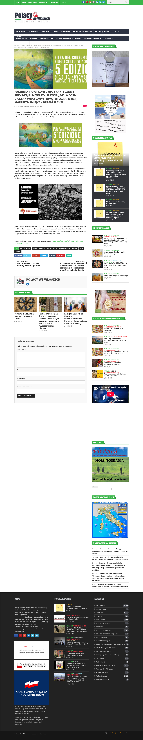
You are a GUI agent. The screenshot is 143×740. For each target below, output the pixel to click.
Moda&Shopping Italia (104, 641)
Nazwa (19, 370)
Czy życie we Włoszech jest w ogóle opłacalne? (77, 618)
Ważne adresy (44, 2)
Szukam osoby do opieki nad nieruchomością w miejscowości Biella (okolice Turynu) (115, 215)
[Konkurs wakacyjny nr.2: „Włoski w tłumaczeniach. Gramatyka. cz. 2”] (59, 665)
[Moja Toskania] (110, 481)
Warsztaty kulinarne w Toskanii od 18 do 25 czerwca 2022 (116, 352)
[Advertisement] (108, 424)
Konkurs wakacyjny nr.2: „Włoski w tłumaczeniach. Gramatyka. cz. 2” (76, 665)
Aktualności (20, 32)
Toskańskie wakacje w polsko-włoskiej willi (75, 654)
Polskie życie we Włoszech (82, 32)
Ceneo (95, 487)
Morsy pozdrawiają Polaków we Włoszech (111, 644)
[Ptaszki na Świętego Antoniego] (97, 277)
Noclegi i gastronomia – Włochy (68, 39)
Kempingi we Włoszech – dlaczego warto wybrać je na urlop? (115, 340)
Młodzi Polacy (21, 39)
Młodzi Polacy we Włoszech (106, 648)
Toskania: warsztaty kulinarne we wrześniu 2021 (115, 375)
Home (17, 2)
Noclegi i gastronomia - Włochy (112, 327)
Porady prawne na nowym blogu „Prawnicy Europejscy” (77, 643)
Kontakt (64, 2)
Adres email (21, 378)
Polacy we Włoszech (43, 279)
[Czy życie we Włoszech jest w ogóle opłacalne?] (59, 618)
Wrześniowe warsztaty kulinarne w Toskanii (112, 363)
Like (86, 106)
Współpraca (32, 2)
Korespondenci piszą (62, 32)
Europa (35, 248)
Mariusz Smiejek (52, 248)
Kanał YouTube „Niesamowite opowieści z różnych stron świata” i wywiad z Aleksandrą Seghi (115, 241)
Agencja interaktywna (118, 733)
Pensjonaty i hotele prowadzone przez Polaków (76, 607)
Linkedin (44, 255)
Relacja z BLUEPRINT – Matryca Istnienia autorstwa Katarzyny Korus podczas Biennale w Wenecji (75, 319)
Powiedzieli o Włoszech (92, 39)
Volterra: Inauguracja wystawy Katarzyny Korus (24, 316)
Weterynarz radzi (102, 680)
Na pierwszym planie (118, 262)
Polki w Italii (100, 662)
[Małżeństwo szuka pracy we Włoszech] (99, 203)
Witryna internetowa (24, 387)
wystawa (17, 251)
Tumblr (53, 255)
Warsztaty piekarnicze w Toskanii (113, 329)
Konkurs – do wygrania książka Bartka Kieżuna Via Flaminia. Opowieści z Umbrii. (110, 551)
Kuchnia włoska (22, 44)
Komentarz (21, 350)
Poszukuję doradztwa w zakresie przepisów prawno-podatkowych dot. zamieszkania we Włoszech (116, 174)
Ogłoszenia (109, 39)
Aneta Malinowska (25, 248)
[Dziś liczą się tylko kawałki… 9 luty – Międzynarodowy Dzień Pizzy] (97, 264)
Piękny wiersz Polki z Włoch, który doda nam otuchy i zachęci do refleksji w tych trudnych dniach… (77, 679)
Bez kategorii (101, 609)
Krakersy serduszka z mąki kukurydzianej (114, 253)
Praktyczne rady (46, 39)
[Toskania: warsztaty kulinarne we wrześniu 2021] (97, 374)
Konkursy (55, 2)
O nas (24, 2)
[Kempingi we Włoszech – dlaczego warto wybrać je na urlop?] (97, 340)
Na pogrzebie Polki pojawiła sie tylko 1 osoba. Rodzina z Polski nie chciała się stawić (76, 629)
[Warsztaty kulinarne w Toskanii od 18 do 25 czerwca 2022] (97, 352)
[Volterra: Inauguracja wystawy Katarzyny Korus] (25, 304)
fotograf (42, 248)
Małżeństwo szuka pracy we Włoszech (115, 203)
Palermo (74, 248)
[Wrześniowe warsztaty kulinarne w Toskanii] (97, 363)
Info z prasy (33, 32)
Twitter (28, 255)
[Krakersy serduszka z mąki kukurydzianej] (97, 253)
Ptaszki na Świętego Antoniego (116, 276)
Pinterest (61, 255)
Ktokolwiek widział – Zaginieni (107, 634)
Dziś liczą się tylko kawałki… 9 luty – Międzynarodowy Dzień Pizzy (115, 265)
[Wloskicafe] (110, 456)
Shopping (33, 39)
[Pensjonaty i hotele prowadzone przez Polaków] (59, 608)
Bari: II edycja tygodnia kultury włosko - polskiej (28, 264)
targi (81, 248)
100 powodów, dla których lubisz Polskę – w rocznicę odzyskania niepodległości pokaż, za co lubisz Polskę (72, 266)
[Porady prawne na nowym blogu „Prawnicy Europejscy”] (59, 641)
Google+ (36, 255)
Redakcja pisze (46, 32)
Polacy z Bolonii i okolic (60, 241)
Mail (69, 255)
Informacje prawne (102, 32)
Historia (99, 616)
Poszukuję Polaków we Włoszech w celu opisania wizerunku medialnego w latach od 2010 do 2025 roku (116, 189)
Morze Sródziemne (64, 248)
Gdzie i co (116, 32)
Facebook (19, 255)
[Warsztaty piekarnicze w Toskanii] (97, 329)
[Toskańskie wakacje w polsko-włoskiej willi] (59, 654)
